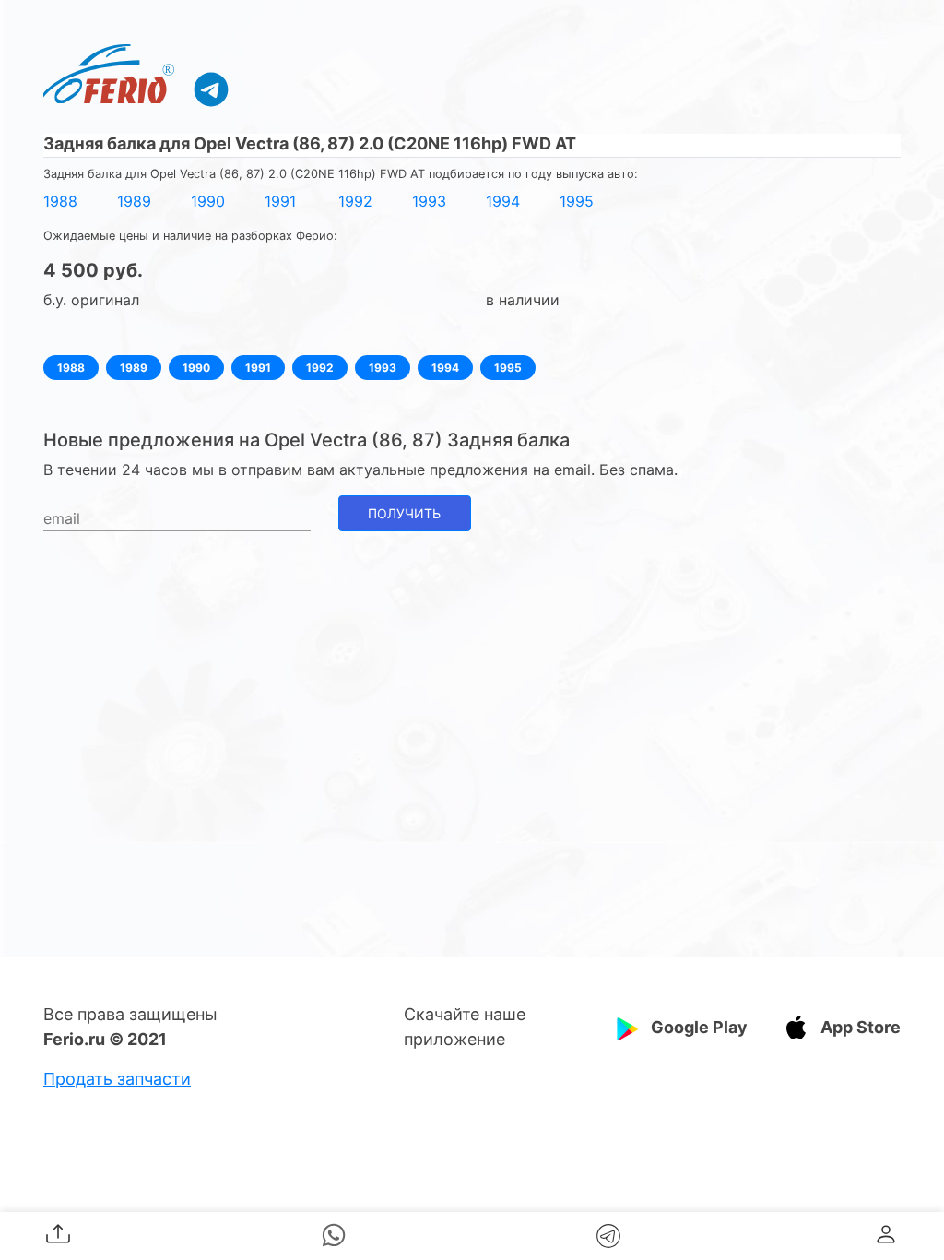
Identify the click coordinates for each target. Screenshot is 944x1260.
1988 (60, 201)
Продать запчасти (117, 1078)
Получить (404, 513)
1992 (355, 201)
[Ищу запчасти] (211, 88)
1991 (280, 201)
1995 (577, 201)
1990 (208, 201)
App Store (860, 1027)
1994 (503, 201)
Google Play (699, 1027)
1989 (134, 201)
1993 (429, 201)
